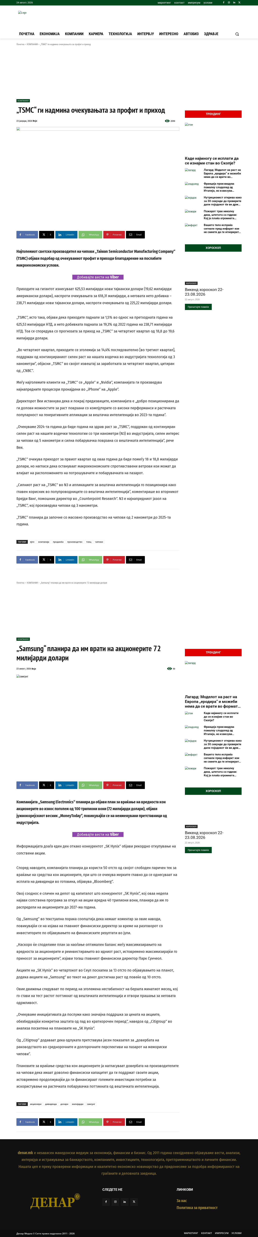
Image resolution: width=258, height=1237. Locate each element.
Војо (35, 120)
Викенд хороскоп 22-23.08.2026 (204, 292)
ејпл (32, 541)
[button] (237, 34)
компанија (43, 541)
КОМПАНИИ (32, 44)
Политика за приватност (197, 1207)
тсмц (88, 541)
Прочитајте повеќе (198, 306)
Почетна (20, 44)
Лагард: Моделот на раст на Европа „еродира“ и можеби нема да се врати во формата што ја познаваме (222, 173)
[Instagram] (229, 3)
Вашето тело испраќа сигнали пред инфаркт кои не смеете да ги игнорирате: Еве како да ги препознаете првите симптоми (222, 228)
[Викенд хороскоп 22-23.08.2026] (213, 271)
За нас (182, 1200)
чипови (99, 541)
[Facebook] (224, 3)
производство (74, 541)
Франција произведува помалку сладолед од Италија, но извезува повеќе (219, 187)
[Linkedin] (234, 3)
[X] (239, 3)
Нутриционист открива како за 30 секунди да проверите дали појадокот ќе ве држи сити (223, 201)
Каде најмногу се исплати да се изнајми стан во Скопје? (212, 160)
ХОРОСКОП (191, 283)
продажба (58, 541)
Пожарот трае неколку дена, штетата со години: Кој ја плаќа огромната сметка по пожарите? (220, 215)
